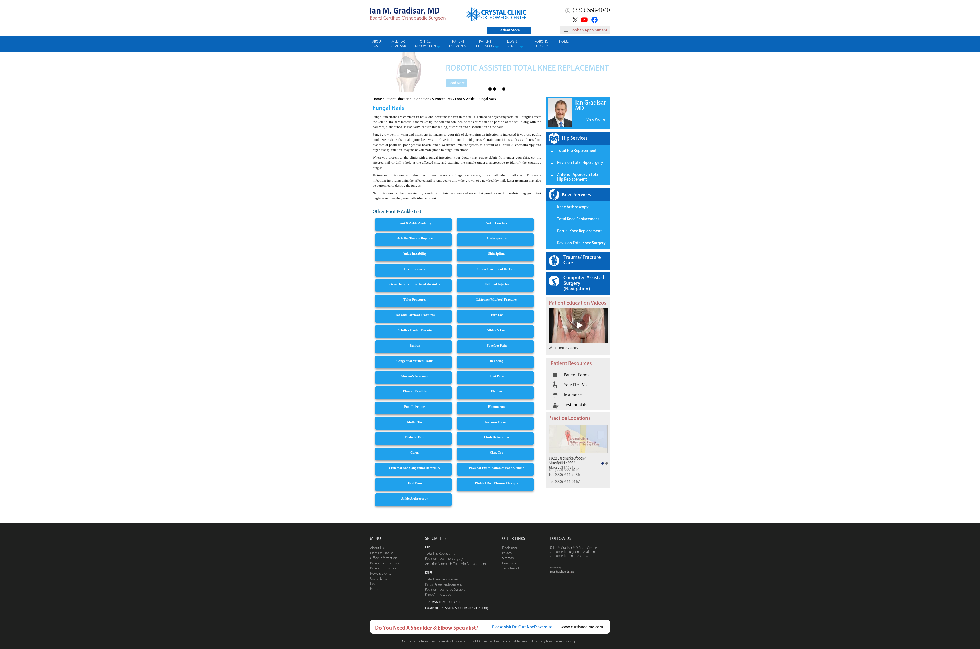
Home (564, 41)
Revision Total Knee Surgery (581, 243)
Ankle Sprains (496, 238)
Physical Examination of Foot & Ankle (496, 468)
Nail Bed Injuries (496, 284)
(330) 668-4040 (591, 10)
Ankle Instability (415, 254)
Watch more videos (563, 347)
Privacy (507, 553)
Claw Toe (496, 452)
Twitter (574, 20)
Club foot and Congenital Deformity (414, 468)
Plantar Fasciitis (415, 391)
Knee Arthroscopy (573, 207)
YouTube (585, 20)
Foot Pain (496, 376)
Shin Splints (496, 254)
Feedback (509, 563)
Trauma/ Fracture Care (582, 260)
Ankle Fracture (497, 223)
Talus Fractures (414, 299)
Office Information (425, 44)
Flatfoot (496, 391)
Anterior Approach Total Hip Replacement (578, 177)
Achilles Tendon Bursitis (414, 330)
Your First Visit (577, 385)
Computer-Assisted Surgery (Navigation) (584, 283)
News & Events (511, 44)
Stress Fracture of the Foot (496, 269)
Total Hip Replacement (577, 150)
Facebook (595, 20)
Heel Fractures (414, 269)
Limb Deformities (496, 437)
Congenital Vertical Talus (414, 361)
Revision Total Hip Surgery (580, 162)
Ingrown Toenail (497, 422)
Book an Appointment (588, 30)
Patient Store (509, 30)
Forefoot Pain (497, 345)
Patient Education (485, 44)
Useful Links (378, 578)
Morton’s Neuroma (414, 376)
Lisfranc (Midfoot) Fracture (496, 299)
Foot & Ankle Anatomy (414, 223)
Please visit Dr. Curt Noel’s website (522, 627)
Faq (372, 583)
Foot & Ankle (465, 99)
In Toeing (497, 361)
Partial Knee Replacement (579, 231)
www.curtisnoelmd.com (582, 627)
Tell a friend (510, 568)
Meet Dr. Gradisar (398, 44)
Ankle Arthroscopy (414, 498)
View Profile (595, 119)
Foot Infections (414, 407)
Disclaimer (509, 548)
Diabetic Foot (414, 437)
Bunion (415, 345)
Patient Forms (576, 375)
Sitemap (508, 558)
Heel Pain (415, 483)
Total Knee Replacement (578, 219)
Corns (414, 452)
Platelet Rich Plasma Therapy (496, 483)
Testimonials (575, 405)
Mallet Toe (415, 422)
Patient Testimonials (458, 44)
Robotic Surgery (541, 44)
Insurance (573, 395)
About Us (377, 44)
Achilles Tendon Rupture (415, 238)
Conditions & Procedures (433, 99)
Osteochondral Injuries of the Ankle (414, 284)
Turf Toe (496, 315)
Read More (456, 83)
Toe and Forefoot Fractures (415, 315)
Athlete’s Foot (497, 330)
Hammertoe (496, 407)
